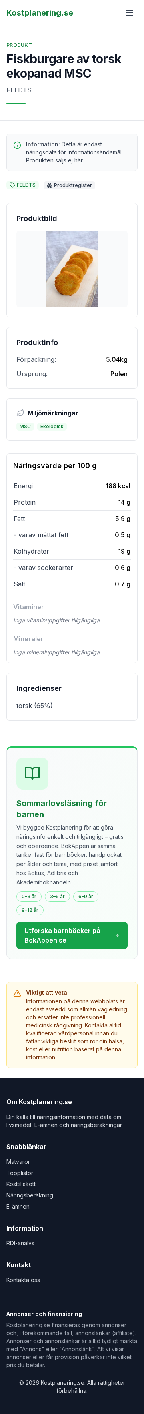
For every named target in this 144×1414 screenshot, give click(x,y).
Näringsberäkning (29, 1195)
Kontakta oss (23, 1279)
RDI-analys (20, 1243)
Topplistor (19, 1172)
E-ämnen (18, 1206)
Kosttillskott (21, 1184)
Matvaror (18, 1161)
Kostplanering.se (39, 13)
